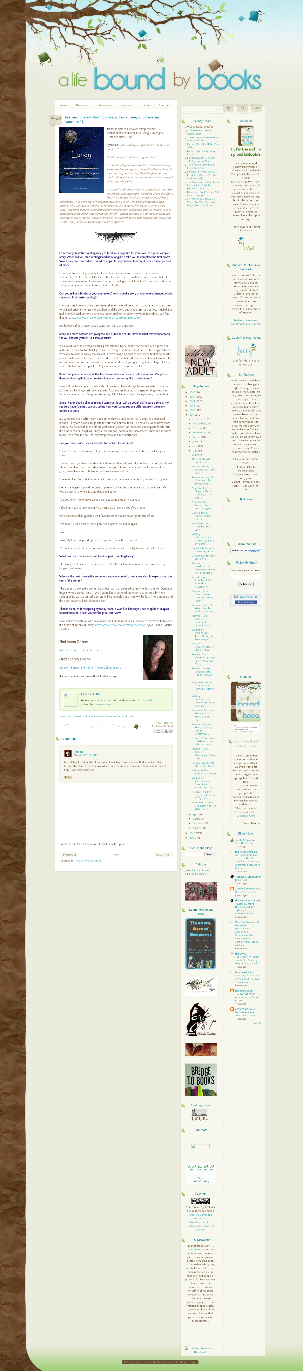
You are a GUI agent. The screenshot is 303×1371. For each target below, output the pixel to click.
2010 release (74, 716)
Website (64, 650)
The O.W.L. (241, 953)
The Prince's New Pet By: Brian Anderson (201, 166)
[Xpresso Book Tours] (201, 1035)
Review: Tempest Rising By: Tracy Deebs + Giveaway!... (202, 729)
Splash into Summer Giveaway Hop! (203, 550)
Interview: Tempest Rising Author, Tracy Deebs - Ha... (203, 715)
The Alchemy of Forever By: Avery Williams (203, 139)
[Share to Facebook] (167, 731)
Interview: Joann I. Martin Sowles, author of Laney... (203, 608)
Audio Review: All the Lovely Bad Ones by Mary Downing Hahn (247, 960)
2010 (192, 833)
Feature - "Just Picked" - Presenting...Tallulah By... (204, 753)
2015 (192, 396)
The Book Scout (244, 990)
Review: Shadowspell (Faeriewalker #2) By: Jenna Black (203, 568)
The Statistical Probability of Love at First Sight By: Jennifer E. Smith (203, 185)
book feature (109, 716)
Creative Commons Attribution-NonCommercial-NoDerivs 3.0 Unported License (200, 1222)
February (198, 823)
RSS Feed (106, 704)
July (195, 441)
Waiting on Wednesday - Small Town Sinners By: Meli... (203, 783)
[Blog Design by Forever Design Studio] (193, 1362)
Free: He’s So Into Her (247, 843)
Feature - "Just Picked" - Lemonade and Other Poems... (202, 620)
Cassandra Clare (245, 815)
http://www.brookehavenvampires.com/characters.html (106, 317)
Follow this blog (246, 602)
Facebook (96, 650)
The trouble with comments (201, 460)
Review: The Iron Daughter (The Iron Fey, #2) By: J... (202, 673)
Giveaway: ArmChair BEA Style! (204, 557)
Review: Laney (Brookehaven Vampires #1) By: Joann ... (203, 596)
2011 (192, 414)
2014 (192, 401)
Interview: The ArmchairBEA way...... (201, 526)
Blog (74, 650)
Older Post (163, 854)
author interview (92, 716)
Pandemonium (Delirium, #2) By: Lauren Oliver (201, 159)
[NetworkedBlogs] (245, 596)
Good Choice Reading (247, 888)
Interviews (103, 105)
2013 (192, 405)
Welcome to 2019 (245, 1015)
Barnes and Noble (82, 667)
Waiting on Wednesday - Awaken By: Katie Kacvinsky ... (203, 701)
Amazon (64, 667)
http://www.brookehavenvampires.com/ (119, 625)
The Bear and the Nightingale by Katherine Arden (244, 910)
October (198, 428)
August (197, 437)
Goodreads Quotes (251, 823)
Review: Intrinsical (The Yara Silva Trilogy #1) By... (202, 480)
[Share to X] (163, 731)
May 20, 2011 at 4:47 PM (85, 755)
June (195, 446)
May (195, 450)
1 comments (164, 723)
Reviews (82, 105)
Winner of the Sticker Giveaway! (204, 772)
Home (63, 105)
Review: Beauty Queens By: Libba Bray (203, 469)
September (200, 432)
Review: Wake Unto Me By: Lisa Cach (203, 764)
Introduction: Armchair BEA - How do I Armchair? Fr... (202, 582)
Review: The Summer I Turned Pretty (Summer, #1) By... (203, 659)
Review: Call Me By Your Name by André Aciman (247, 997)
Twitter (83, 650)
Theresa (78, 751)
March (196, 818)
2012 (192, 410)
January (197, 827)
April (196, 814)
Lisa (189, 1210)
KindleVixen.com (245, 840)
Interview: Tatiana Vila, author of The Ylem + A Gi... (204, 805)
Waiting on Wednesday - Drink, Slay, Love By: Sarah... (203, 539)
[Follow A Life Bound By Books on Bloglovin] (246, 552)
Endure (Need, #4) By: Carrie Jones (200, 132)
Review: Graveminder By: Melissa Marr (203, 646)
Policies (145, 105)
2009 (193, 837)
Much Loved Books (198, 870)
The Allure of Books (246, 851)
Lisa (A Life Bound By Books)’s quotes (246, 743)
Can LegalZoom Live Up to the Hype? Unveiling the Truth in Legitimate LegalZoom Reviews (247, 862)
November (199, 423)
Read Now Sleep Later (248, 876)
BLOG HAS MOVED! (246, 891)
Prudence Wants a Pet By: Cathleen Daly (202, 177)
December (199, 419)
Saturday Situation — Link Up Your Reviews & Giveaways (247, 978)
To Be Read (241, 880)
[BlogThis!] (159, 731)
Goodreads (146, 700)
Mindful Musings (196, 873)
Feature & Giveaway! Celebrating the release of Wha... (204, 741)
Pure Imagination (244, 972)
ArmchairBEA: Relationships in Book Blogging (202, 505)
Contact (164, 105)
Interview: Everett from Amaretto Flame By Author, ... (203, 687)
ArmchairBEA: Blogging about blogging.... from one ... (202, 493)
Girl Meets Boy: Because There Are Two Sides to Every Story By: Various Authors (201, 203)
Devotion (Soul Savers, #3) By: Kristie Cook (203, 194)
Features (125, 105)
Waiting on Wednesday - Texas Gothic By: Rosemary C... (203, 634)
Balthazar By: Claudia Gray (202, 171)
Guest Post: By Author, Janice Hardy (201, 516)
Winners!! (197, 454)
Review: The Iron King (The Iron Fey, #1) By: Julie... (204, 795)
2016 (192, 392)
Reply (68, 777)
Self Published (125, 716)
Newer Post (68, 854)
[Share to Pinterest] (171, 731)
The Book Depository (108, 667)
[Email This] (155, 731)
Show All (257, 1023)
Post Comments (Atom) (88, 860)
